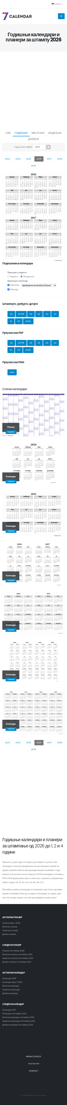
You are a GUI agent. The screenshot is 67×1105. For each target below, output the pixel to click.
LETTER (21, 314)
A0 (18, 321)
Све (8, 133)
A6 (31, 314)
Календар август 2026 (12, 982)
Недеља (14, 276)
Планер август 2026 (11, 923)
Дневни (33, 139)
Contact (33, 1071)
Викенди (14, 289)
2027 (49, 158)
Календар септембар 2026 (14, 1013)
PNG (12, 372)
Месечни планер (9, 927)
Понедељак (28, 276)
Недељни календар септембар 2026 (18, 1021)
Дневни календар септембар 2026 (17, 1025)
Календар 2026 (9, 978)
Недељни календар (11, 989)
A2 (55, 314)
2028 (59, 158)
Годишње (21, 133)
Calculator (33, 1064)
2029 (33, 165)
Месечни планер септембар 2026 (17, 954)
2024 (18, 158)
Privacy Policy (33, 1056)
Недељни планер (10, 930)
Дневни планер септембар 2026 (16, 962)
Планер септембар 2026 (13, 950)
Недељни (55, 133)
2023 (7, 158)
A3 (47, 314)
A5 (39, 314)
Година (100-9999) (23, 147)
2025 (28, 158)
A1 (11, 321)
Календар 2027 (9, 1010)
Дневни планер (9, 934)
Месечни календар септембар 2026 (18, 1017)
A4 (11, 314)
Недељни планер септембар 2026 (17, 958)
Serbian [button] (58, 4)
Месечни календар (10, 986)
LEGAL (28, 321)
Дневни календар (10, 993)
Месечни (38, 133)
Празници (14, 284)
